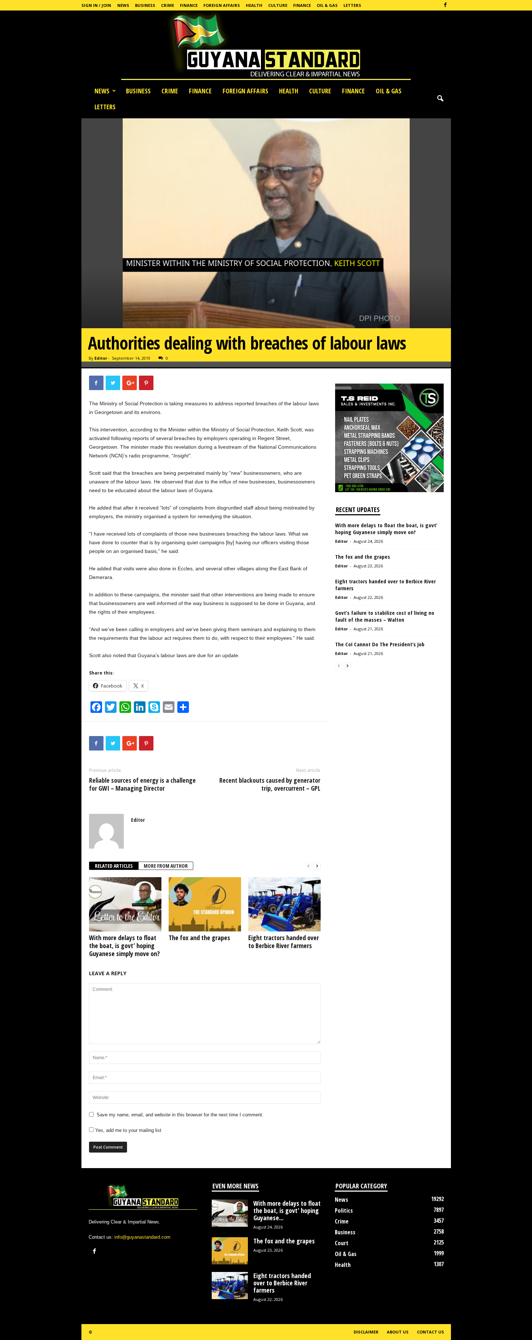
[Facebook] (445, 5)
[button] (440, 99)
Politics (344, 1210)
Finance (189, 5)
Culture (277, 5)
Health (254, 5)
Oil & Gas (327, 5)
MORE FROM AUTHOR (166, 865)
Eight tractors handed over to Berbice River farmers (283, 941)
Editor (100, 358)
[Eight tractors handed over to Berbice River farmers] (284, 904)
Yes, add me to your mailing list (127, 1130)
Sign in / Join (96, 5)
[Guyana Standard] (266, 46)
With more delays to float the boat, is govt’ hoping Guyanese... (287, 1210)
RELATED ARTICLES (114, 865)
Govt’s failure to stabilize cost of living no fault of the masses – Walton (384, 616)
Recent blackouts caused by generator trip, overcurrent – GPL (269, 784)
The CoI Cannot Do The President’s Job (380, 644)
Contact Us (430, 1332)
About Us (398, 1332)
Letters (352, 5)
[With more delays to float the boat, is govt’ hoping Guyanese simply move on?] (125, 904)
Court (342, 1243)
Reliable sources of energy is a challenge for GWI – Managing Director (142, 784)
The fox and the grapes (199, 937)
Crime (167, 5)
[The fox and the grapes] (205, 904)
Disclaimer (366, 1332)
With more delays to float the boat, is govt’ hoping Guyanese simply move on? (124, 945)
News (123, 5)
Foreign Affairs (221, 5)
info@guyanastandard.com (142, 1237)
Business (145, 5)
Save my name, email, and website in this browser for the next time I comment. (180, 1114)
